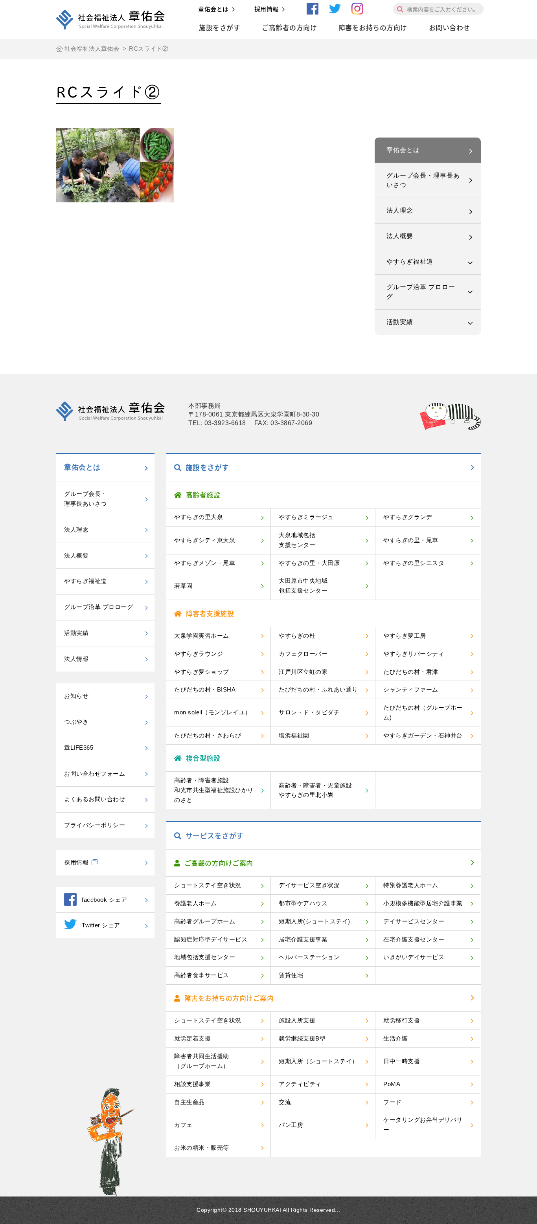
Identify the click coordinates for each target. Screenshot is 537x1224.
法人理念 (399, 210)
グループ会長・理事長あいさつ (423, 180)
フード (392, 1102)
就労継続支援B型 (302, 1038)
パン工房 (291, 1124)
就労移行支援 (401, 1020)
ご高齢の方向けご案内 (218, 863)
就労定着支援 (192, 1038)
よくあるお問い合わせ (94, 799)
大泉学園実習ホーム (201, 635)
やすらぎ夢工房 (404, 635)
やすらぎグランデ (407, 517)
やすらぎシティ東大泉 (204, 540)
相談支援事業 (192, 1084)
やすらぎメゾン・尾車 (204, 563)
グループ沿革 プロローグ (420, 292)
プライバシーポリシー (94, 825)
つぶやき (76, 721)
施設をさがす (219, 27)
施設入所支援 (297, 1020)
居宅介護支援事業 (303, 939)
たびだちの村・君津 (410, 671)
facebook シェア (104, 899)
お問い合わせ (449, 27)
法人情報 (76, 658)
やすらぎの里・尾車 (410, 540)
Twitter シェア (101, 925)
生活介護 (395, 1038)
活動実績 (399, 322)
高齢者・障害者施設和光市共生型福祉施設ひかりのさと (214, 790)
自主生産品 (189, 1102)
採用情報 (266, 9)
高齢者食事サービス (201, 975)
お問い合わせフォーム (94, 773)
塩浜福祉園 (294, 735)
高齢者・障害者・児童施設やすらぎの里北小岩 (315, 790)
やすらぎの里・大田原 (309, 563)
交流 (285, 1102)
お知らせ (76, 695)
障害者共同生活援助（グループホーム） (201, 1061)
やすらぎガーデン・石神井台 (423, 735)
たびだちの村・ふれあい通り (318, 689)
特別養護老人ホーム (410, 885)
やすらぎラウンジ (198, 653)
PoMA (391, 1084)
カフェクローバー (303, 653)
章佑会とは (213, 9)
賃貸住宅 (291, 975)
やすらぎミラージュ (306, 517)
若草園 (183, 585)
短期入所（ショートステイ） (318, 1061)
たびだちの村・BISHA (204, 689)
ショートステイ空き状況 (207, 885)
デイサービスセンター (413, 921)
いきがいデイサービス (413, 957)
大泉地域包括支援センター (297, 540)
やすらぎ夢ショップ (201, 671)
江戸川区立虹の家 (303, 671)
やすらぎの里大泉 (198, 517)
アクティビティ (300, 1084)
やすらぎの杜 (297, 635)
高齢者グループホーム (204, 921)
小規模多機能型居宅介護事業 (423, 903)
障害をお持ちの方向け (372, 27)
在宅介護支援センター (413, 939)
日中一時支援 (401, 1061)
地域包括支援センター (204, 957)
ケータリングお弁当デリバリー (423, 1124)
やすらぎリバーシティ (413, 653)
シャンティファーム (410, 689)
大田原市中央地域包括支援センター (303, 585)
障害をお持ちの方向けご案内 (229, 998)
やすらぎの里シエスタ (413, 563)
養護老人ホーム (195, 903)
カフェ (183, 1124)
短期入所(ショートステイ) (314, 921)
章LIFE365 (78, 747)
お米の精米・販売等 (201, 1147)
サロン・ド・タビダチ (309, 712)
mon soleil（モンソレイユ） (212, 712)
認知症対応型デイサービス (210, 939)
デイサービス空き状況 (309, 885)
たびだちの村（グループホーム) (423, 712)
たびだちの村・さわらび (207, 735)
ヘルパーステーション (309, 957)
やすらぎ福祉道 (409, 261)
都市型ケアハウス (303, 903)
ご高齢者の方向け (289, 27)
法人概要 (399, 236)
